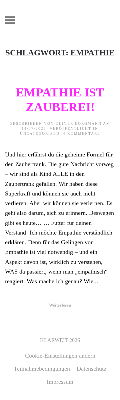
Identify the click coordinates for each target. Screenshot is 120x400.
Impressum (60, 381)
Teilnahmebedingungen (42, 368)
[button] (10, 20)
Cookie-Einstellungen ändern (60, 355)
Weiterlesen (60, 305)
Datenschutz (91, 368)
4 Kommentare (81, 133)
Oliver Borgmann (79, 123)
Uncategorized (40, 133)
